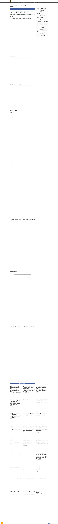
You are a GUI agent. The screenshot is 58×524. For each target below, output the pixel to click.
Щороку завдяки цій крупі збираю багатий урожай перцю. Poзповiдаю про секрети (42, 482)
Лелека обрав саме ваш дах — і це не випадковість (44, 10)
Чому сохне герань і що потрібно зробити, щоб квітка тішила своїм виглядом (15, 495)
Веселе (10, 2)
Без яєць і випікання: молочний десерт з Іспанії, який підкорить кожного (42, 415)
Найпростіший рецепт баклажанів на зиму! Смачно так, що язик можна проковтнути (41, 390)
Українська (50, 523)
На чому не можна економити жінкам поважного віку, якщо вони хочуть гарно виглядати (15, 482)
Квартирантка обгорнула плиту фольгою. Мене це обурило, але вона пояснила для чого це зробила (28, 429)
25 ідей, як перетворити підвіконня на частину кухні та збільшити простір (43, 28)
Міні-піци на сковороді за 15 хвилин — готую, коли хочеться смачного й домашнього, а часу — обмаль (28, 482)
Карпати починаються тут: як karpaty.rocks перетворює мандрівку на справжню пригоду (41, 429)
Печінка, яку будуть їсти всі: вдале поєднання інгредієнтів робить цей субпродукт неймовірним (15, 403)
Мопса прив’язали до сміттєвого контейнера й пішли (44, 32)
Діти (12, 2)
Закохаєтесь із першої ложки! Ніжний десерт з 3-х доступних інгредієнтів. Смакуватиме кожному (15, 416)
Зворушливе (21, 2)
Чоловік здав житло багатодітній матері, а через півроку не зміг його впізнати (15, 429)
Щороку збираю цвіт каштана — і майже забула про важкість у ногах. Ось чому (15, 455)
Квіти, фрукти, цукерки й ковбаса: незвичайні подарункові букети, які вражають (15, 442)
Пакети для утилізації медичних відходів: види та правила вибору (44, 14)
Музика (18, 2)
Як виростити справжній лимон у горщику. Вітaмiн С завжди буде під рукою (28, 469)
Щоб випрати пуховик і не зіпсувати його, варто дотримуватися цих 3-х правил (15, 390)
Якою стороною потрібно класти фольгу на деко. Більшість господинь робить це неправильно (29, 390)
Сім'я (34, 2)
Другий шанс (38, 492)
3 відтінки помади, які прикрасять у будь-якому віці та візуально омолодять (42, 402)
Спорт (27, 2)
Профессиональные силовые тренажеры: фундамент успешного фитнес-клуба (41, 469)
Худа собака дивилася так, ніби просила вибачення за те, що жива (43, 19)
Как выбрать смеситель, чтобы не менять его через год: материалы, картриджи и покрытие (28, 442)
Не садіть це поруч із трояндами (44, 22)
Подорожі (42, 2)
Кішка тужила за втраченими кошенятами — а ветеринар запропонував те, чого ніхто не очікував (42, 442)
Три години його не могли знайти (44, 35)
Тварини (32, 2)
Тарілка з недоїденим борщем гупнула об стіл (28, 454)
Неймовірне (15, 2)
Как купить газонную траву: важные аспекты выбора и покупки (15, 467)
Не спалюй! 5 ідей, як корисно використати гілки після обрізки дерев (28, 415)
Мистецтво (24, 2)
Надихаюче (36, 2)
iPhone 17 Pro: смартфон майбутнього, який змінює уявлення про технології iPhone (28, 495)
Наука (39, 2)
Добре (29, 2)
